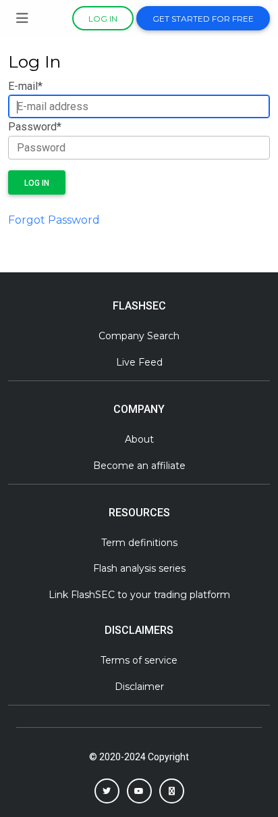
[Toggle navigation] (22, 18)
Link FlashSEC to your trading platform (139, 595)
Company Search (139, 336)
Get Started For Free (203, 19)
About (139, 439)
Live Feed (139, 362)
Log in (102, 19)
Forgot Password (54, 220)
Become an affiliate (139, 466)
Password (34, 126)
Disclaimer (139, 686)
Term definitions (139, 543)
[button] (106, 790)
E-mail (25, 86)
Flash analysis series (139, 568)
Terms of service (139, 660)
